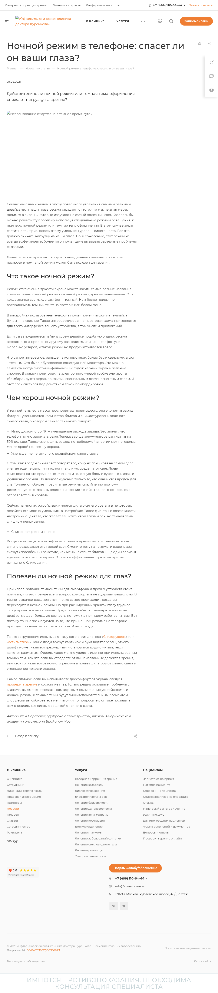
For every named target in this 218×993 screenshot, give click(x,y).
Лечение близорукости (92, 802)
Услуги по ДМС (153, 814)
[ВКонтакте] (113, 906)
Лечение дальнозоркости (93, 808)
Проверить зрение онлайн (162, 838)
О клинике (16, 770)
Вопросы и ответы (156, 832)
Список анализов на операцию (165, 796)
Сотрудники (15, 784)
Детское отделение (89, 826)
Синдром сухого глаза (90, 856)
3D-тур (12, 841)
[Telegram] (124, 906)
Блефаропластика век (91, 796)
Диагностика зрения (90, 790)
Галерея (13, 814)
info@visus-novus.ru (130, 886)
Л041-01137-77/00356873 (43, 950)
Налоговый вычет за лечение (164, 808)
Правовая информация (24, 796)
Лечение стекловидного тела (96, 844)
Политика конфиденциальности (188, 948)
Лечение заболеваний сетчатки (98, 838)
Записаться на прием (158, 778)
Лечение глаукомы (88, 832)
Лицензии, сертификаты (24, 790)
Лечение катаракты (89, 784)
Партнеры (14, 802)
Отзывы (12, 820)
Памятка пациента (156, 784)
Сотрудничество (18, 826)
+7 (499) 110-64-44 (167, 5)
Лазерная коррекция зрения (96, 778)
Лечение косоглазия (90, 820)
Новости (13, 808)
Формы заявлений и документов (166, 826)
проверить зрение (22, 684)
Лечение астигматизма (91, 814)
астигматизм (18, 642)
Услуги (81, 770)
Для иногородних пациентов (164, 820)
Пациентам (153, 770)
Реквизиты (15, 832)
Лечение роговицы (89, 850)
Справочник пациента (159, 790)
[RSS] (199, 43)
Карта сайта (202, 961)
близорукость (114, 637)
